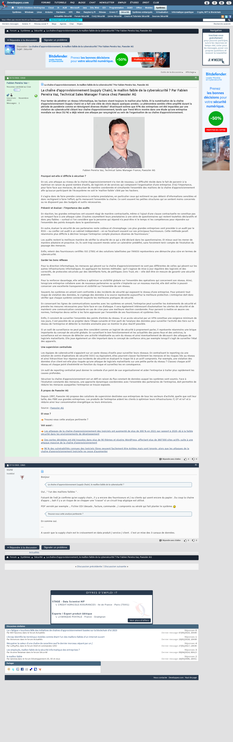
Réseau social (40, 24)
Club (156, 2)
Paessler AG (57, 408)
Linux (39, 12)
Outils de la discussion (171, 72)
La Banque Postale (70, 617)
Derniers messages (10, 24)
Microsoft (74, 8)
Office (139, 8)
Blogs (81, 2)
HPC (71, 12)
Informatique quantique (183, 12)
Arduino (49, 12)
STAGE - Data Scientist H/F (68, 601)
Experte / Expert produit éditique (72, 613)
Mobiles (149, 8)
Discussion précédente (89, 566)
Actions (25, 24)
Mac (78, 12)
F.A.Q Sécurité (98, 16)
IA (58, 8)
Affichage (190, 72)
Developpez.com (176, 678)
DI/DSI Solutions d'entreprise (31, 8)
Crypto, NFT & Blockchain (209, 12)
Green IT (113, 12)
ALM (65, 8)
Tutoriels (60, 2)
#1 (196, 78)
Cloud (51, 8)
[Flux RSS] (222, 16)
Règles (80, 24)
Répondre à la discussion (22, 40)
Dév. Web (94, 8)
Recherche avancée (222, 24)
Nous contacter (160, 678)
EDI (104, 8)
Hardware (60, 12)
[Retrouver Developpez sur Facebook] (230, 16)
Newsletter (106, 2)
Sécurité (125, 12)
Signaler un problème (55, 40)
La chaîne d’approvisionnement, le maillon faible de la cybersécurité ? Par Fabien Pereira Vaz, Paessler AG (81, 46)
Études (134, 2)
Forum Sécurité (82, 16)
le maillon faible (14, 656)
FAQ (72, 2)
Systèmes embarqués (142, 12)
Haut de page (191, 678)
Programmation (116, 8)
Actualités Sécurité (63, 16)
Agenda (63, 24)
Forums (45, 2)
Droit (145, 2)
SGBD (130, 8)
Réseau (102, 12)
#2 (196, 465)
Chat (92, 2)
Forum (13, 30)
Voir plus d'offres (139, 620)
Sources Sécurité (160, 16)
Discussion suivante (115, 566)
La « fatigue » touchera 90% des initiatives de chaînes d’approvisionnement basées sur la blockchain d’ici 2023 (62, 630)
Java (85, 8)
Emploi (122, 2)
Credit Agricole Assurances (77, 605)
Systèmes (160, 8)
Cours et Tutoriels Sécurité (136, 16)
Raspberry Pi (90, 12)
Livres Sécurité (115, 16)
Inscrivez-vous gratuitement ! (66, 20)
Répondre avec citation (172, 459)
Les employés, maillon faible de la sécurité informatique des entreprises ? (43, 650)
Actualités (34, 552)
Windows (29, 12)
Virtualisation (162, 12)
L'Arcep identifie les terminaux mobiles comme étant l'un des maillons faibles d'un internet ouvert (56, 637)
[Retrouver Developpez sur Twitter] (226, 16)
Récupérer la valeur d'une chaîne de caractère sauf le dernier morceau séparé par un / (49, 643)
